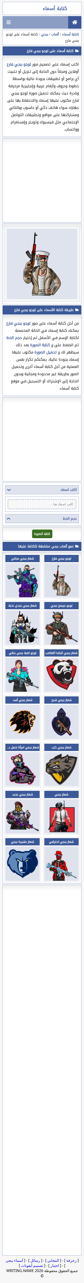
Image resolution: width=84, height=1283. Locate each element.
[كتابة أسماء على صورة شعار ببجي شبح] (61, 737)
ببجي (44, 34)
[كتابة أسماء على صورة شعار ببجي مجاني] (22, 596)
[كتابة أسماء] (74, 22)
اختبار (54, 1265)
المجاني (53, 1260)
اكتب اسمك (68, 490)
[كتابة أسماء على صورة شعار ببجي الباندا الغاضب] (61, 690)
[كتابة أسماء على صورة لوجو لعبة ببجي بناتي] (22, 690)
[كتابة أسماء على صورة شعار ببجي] (61, 832)
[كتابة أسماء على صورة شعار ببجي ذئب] (61, 784)
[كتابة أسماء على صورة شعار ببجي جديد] (22, 832)
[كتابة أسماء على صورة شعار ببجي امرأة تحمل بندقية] (22, 784)
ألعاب (55, 34)
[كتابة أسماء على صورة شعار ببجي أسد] (22, 737)
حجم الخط (70, 518)
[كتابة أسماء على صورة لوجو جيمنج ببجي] (61, 643)
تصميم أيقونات (32, 1265)
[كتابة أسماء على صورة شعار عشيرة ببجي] (22, 879)
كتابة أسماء (55, 8)
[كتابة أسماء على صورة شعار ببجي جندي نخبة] (22, 643)
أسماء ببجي (14, 1260)
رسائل (35, 1260)
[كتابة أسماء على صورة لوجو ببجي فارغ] (61, 596)
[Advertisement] (42, 180)
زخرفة (71, 1260)
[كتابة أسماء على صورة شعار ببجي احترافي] (61, 879)
